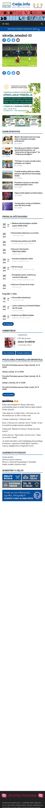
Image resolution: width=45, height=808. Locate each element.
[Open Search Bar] (42, 24)
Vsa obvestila (8, 395)
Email (18, 40)
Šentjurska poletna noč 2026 (24, 241)
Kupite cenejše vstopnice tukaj (14, 464)
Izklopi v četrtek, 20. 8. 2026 (14, 383)
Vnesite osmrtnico (24, 353)
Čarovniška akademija (21, 297)
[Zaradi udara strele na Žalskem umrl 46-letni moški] (7, 206)
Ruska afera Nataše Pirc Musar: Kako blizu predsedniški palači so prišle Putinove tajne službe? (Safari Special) (22, 407)
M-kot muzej (17, 267)
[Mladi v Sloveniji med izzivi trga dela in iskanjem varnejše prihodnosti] (7, 140)
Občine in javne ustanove (12, 459)
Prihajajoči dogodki (14, 216)
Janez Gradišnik (26, 341)
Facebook (4, 40)
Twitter (9, 40)
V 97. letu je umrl (23, 338)
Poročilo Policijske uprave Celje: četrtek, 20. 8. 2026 (21, 377)
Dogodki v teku (9, 294)
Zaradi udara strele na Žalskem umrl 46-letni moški (27, 204)
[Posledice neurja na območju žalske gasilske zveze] (7, 186)
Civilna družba (7, 457)
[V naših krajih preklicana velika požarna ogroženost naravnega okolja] (7, 174)
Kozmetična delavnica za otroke (25, 233)
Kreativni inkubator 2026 (22, 259)
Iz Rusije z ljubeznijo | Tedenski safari (16, 419)
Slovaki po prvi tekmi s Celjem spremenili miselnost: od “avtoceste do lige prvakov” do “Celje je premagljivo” (27, 151)
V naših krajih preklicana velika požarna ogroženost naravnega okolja (27, 173)
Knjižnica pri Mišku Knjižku (23, 315)
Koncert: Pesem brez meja (23, 284)
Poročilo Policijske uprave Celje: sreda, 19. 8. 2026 (20, 388)
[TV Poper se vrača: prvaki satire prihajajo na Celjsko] (7, 164)
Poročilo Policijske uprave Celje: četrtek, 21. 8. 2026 (21, 366)
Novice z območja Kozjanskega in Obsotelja (19, 462)
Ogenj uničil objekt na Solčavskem (29, 193)
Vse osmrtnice (8, 353)
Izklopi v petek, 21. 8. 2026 (13, 372)
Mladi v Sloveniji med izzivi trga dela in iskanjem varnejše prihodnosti (27, 139)
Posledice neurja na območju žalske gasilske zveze (26, 184)
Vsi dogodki (8, 324)
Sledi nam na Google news (13, 40)
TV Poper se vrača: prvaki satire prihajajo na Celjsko (28, 162)
